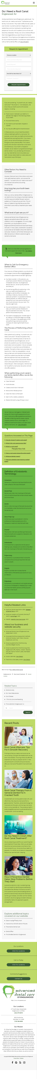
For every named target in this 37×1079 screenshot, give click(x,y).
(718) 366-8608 (18, 1021)
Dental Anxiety (10, 690)
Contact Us (18, 978)
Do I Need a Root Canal (16, 669)
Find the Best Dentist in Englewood (16, 934)
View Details (19, 656)
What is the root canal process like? (16, 443)
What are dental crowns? (13, 456)
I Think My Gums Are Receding (14, 699)
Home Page (13, 616)
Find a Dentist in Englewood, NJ (15, 704)
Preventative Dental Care (13, 927)
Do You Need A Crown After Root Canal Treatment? (18, 837)
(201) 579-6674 (24, 42)
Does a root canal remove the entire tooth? (18, 453)
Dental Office (9, 931)
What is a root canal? (12, 446)
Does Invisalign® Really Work (14, 920)
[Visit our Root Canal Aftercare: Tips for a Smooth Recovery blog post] (18, 745)
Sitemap (21, 1058)
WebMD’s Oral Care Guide (18, 619)
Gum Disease (9, 696)
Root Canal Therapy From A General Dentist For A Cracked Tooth (17, 792)
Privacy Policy (16, 1058)
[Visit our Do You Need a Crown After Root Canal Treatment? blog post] (18, 834)
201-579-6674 (26, 273)
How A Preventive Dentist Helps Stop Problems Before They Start (18, 879)
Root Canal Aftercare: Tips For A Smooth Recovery (17, 748)
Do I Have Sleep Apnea (12, 693)
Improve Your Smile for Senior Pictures (16, 923)
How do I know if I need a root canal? (16, 440)
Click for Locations (18, 951)
